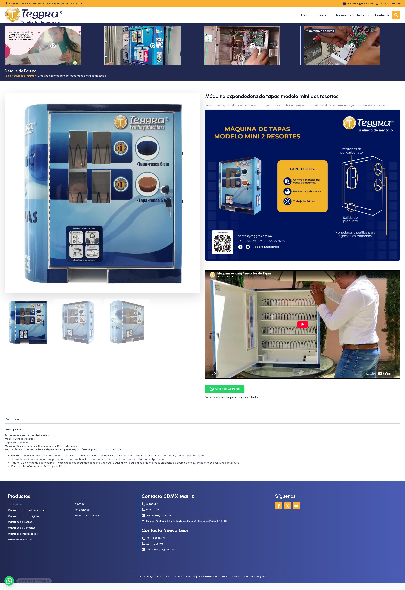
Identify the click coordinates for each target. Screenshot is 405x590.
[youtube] (296, 505)
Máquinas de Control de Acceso (26, 510)
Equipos (320, 15)
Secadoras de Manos (87, 515)
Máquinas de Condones (21, 527)
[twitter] (287, 505)
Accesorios (343, 15)
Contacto (382, 15)
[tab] (13, 419)
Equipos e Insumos (25, 75)
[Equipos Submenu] (329, 15)
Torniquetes (15, 504)
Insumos (79, 503)
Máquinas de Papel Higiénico (24, 516)
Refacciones (82, 509)
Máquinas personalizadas (246, 397)
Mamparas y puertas (20, 539)
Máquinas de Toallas (20, 521)
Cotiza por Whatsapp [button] (227, 388)
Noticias (363, 15)
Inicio (304, 15)
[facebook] (278, 505)
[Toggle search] (396, 15)
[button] (6, 45)
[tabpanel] (202, 447)
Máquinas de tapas (225, 397)
